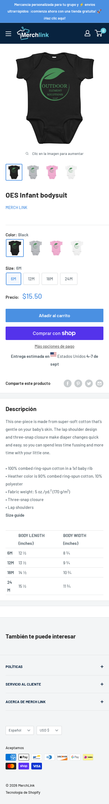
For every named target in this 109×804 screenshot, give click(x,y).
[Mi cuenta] (87, 33)
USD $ (44, 730)
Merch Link (16, 207)
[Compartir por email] (99, 383)
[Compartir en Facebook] (68, 383)
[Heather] (35, 248)
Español (15, 730)
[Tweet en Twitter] (89, 383)
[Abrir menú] (8, 33)
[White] (77, 248)
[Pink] (56, 248)
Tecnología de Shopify (23, 792)
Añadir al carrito (54, 315)
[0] (98, 33)
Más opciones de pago (54, 346)
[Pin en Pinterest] (78, 383)
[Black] (15, 248)
